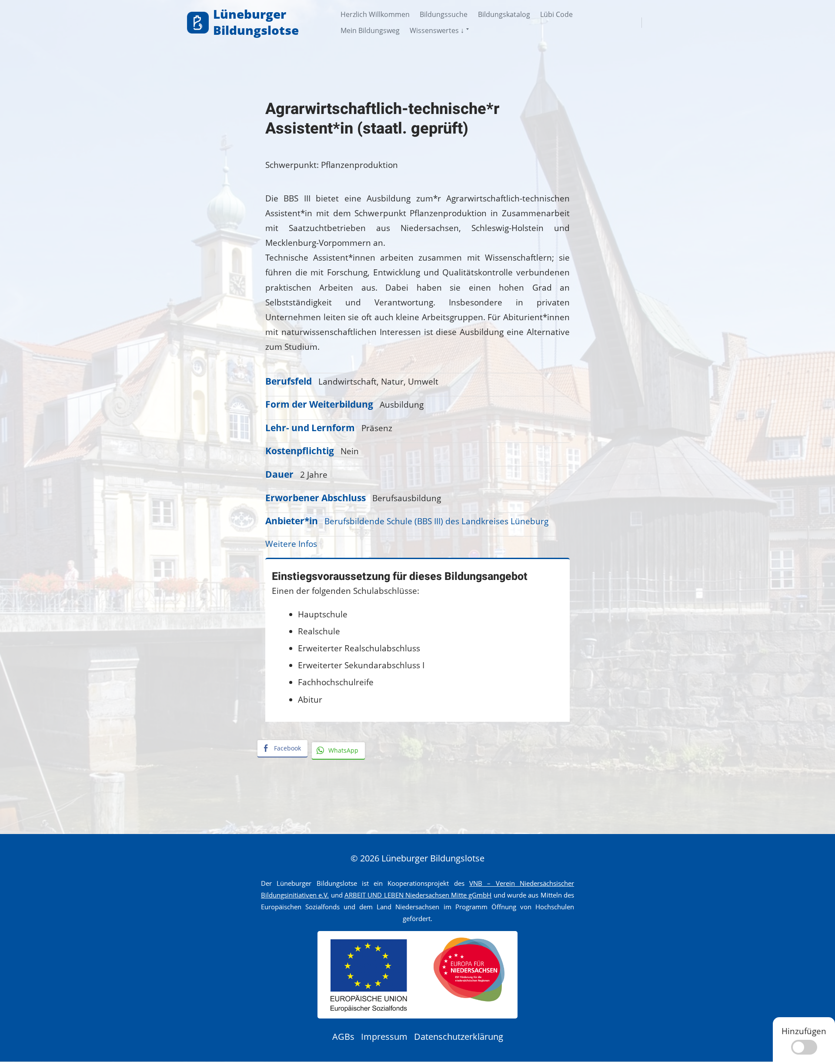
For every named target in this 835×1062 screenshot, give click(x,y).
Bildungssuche (444, 14)
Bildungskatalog (504, 14)
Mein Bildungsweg (370, 30)
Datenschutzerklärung (458, 1036)
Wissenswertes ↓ (437, 30)
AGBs (343, 1036)
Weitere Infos (291, 543)
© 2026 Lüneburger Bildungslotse (417, 858)
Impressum (384, 1036)
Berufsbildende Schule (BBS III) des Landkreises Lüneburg (436, 521)
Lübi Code (556, 14)
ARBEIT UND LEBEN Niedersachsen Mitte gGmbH (418, 895)
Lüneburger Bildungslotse (256, 22)
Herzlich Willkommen (375, 14)
